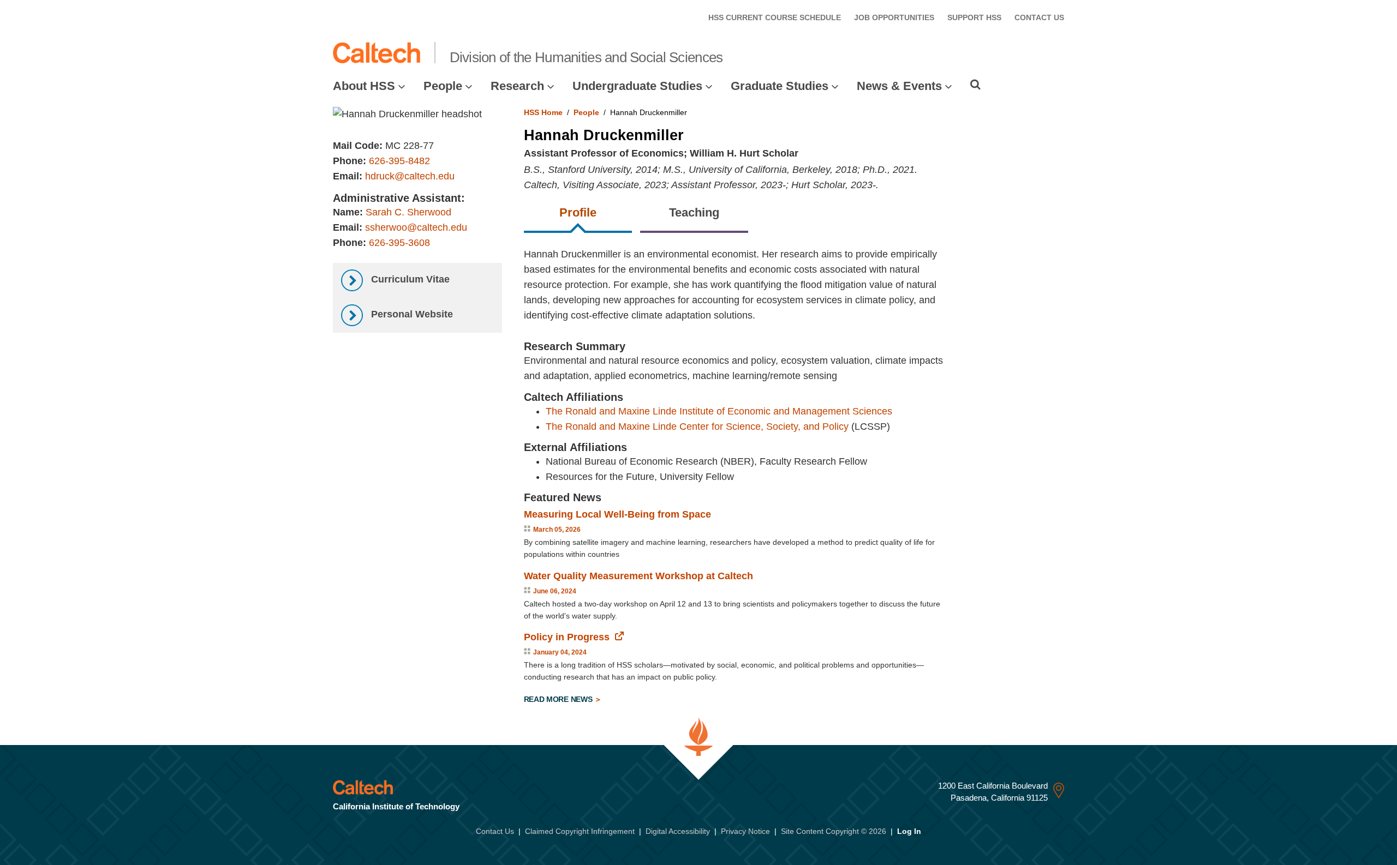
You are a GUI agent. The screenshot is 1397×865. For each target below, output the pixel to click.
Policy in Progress (567, 637)
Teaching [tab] (694, 212)
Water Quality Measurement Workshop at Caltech (638, 575)
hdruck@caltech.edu (410, 176)
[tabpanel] (794, 478)
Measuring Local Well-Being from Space (617, 514)
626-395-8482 (399, 160)
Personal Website (410, 314)
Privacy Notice (745, 831)
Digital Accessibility (678, 831)
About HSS (364, 86)
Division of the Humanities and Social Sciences (586, 57)
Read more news (559, 699)
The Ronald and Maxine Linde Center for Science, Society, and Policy (697, 426)
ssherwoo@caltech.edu (416, 227)
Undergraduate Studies (637, 86)
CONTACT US (1039, 17)
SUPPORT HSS (974, 17)
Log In (909, 831)
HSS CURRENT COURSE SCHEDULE (774, 17)
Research (517, 86)
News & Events (899, 86)
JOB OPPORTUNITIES (894, 17)
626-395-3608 (399, 242)
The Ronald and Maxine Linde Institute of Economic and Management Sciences (719, 411)
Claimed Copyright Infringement (580, 831)
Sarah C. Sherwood (408, 212)
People (442, 86)
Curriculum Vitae (409, 279)
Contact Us (495, 831)
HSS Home (543, 112)
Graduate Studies (779, 86)
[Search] (975, 84)
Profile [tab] (577, 212)
